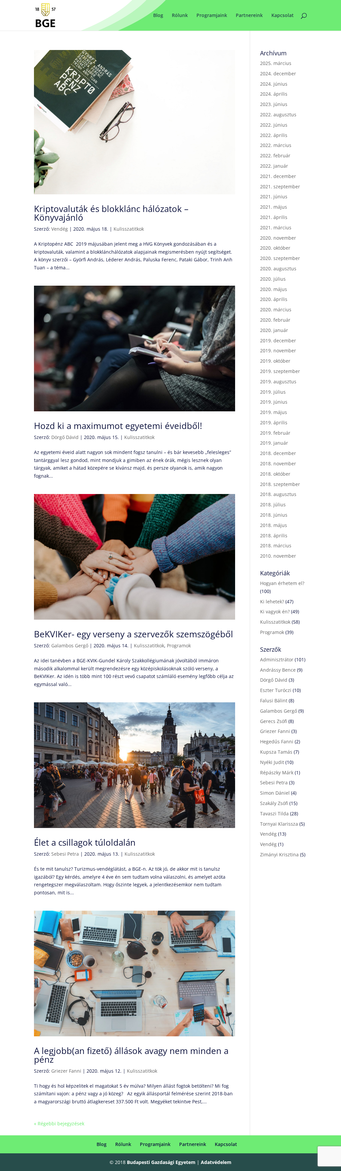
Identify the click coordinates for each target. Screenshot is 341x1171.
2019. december (278, 340)
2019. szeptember (280, 371)
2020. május (273, 289)
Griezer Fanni (66, 1071)
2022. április (273, 135)
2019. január (274, 443)
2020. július (273, 279)
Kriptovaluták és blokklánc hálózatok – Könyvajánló (111, 213)
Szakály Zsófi (274, 803)
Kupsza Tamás (276, 752)
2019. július (273, 392)
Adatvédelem (216, 1162)
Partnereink (249, 15)
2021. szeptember (280, 186)
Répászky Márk (276, 772)
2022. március (275, 145)
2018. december (278, 453)
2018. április (273, 535)
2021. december (278, 176)
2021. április (273, 217)
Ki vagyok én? (275, 611)
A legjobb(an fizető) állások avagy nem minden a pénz (131, 1055)
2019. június (273, 402)
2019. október (275, 361)
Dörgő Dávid (65, 437)
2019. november (278, 350)
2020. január (274, 330)
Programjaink (211, 15)
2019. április (273, 422)
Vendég (59, 229)
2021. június (273, 196)
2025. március (275, 63)
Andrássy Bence (278, 670)
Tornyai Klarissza (279, 824)
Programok (179, 645)
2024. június (273, 84)
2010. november (278, 556)
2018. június (273, 515)
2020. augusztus (278, 268)
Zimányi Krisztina (279, 854)
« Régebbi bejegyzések (59, 1123)
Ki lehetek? (272, 601)
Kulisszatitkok (129, 229)
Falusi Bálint (273, 700)
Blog (158, 15)
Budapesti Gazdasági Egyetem (161, 1162)
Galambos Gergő (69, 645)
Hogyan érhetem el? (282, 583)
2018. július (273, 504)
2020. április (273, 299)
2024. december (278, 73)
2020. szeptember (280, 258)
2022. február (275, 155)
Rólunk (180, 15)
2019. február (275, 433)
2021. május (273, 207)
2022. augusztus (278, 114)
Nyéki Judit (272, 762)
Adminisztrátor (276, 659)
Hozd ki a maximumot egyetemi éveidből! (118, 426)
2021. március (275, 227)
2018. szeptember (280, 484)
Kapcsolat (282, 15)
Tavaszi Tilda (274, 813)
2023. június (273, 104)
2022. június (273, 125)
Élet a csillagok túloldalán (85, 842)
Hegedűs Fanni (276, 741)
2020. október (275, 248)
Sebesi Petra (65, 854)
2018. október (275, 474)
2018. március (275, 545)
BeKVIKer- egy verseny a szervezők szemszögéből (133, 634)
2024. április (273, 94)
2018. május (273, 525)
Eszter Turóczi (275, 690)
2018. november (278, 463)
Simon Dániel (275, 793)
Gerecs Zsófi (273, 721)
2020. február (275, 320)
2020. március (275, 309)
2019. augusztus (278, 381)
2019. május (273, 412)
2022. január (274, 166)
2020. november (278, 238)
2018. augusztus (278, 494)
